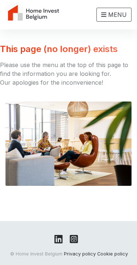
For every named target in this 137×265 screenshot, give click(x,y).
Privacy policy (80, 254)
